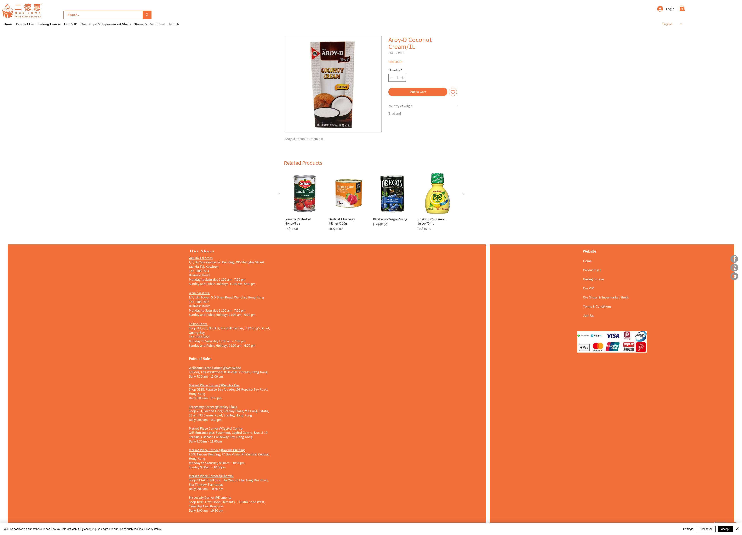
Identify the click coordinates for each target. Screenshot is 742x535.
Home (587, 261)
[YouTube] (734, 276)
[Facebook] (734, 259)
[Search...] (147, 15)
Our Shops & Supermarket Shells (596, 297)
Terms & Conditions (596, 306)
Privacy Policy (152, 529)
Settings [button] (688, 529)
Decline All (705, 529)
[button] (682, 8)
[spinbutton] (397, 77)
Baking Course (593, 279)
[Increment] (403, 77)
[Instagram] (734, 267)
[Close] (737, 529)
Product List (592, 270)
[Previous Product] (278, 193)
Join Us (588, 315)
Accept (725, 529)
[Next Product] (463, 193)
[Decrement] (391, 77)
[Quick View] (304, 193)
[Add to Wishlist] (453, 92)
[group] (371, 202)
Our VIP (588, 288)
